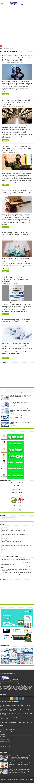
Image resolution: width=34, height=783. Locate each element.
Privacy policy (10, 779)
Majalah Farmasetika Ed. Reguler (7, 729)
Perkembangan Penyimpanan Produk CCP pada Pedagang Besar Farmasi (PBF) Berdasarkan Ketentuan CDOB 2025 (20, 397)
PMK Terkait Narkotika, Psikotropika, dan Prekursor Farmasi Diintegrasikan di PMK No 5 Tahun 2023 (17, 148)
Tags (21, 392)
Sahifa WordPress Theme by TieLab (23, 781)
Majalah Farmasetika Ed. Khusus (7, 731)
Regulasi (15, 152)
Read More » (5, 94)
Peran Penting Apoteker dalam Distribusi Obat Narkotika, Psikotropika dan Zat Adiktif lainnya (17, 235)
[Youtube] (20, 698)
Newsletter (2, 734)
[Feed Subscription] (33, 52)
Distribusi (17, 62)
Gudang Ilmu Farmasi (5, 746)
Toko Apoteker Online (5, 749)
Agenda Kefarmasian (5, 741)
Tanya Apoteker (3, 744)
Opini (14, 283)
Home (2, 48)
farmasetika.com (10, 781)
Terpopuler (9, 392)
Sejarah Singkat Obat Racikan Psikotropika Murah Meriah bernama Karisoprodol (15, 279)
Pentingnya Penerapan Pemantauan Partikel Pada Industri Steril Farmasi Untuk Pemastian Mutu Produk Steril (21, 410)
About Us (3, 779)
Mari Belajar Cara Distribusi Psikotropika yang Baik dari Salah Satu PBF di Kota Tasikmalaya (16, 102)
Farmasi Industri (21, 106)
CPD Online (2, 736)
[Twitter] (17, 698)
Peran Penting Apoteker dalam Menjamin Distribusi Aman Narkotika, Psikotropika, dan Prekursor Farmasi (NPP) (17, 58)
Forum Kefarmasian (4, 739)
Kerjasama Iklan (23, 779)
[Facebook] (14, 698)
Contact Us (30, 779)
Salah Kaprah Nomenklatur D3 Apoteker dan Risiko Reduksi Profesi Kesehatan (20, 763)
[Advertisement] (17, 26)
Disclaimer (16, 779)
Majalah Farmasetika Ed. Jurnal (10, 557)
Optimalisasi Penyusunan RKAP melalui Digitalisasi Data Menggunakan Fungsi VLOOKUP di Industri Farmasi (19, 771)
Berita (13, 62)
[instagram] (23, 698)
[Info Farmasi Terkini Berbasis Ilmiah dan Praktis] (17, 4)
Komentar (16, 392)
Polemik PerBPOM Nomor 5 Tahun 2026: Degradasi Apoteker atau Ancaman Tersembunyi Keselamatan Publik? (20, 757)
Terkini (2, 392)
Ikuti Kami (3, 695)
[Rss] (11, 698)
